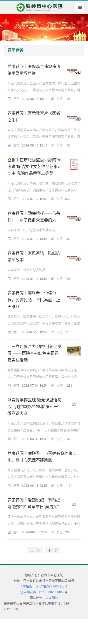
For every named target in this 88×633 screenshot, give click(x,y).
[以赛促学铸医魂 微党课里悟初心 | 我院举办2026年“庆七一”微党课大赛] (74, 404)
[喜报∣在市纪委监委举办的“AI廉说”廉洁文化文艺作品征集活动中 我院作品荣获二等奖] (74, 164)
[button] (42, 37)
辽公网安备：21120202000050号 (44, 591)
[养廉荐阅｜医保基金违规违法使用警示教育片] (74, 71)
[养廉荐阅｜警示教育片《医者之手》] (74, 118)
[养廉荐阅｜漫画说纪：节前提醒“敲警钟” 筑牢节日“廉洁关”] (74, 504)
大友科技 (52, 597)
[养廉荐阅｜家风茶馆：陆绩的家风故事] (74, 258)
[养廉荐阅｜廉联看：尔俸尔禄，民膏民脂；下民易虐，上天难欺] (74, 298)
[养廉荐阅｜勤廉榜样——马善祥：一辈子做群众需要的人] (74, 218)
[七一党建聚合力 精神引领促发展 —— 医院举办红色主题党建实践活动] (74, 351)
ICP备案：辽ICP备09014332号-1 (44, 586)
